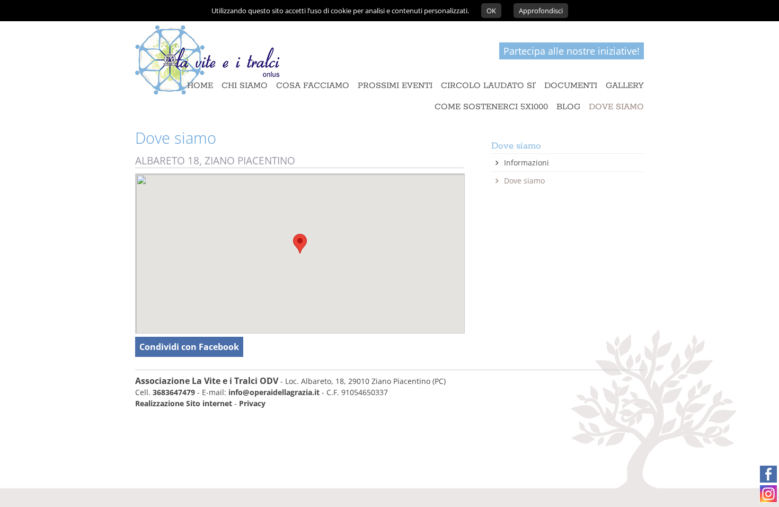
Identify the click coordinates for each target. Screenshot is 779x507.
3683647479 (174, 392)
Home (200, 86)
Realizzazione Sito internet (183, 403)
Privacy (252, 403)
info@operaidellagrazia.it (274, 392)
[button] (300, 244)
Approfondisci (541, 10)
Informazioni (526, 163)
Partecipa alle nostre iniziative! (571, 51)
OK (491, 10)
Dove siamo (524, 181)
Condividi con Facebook (189, 347)
